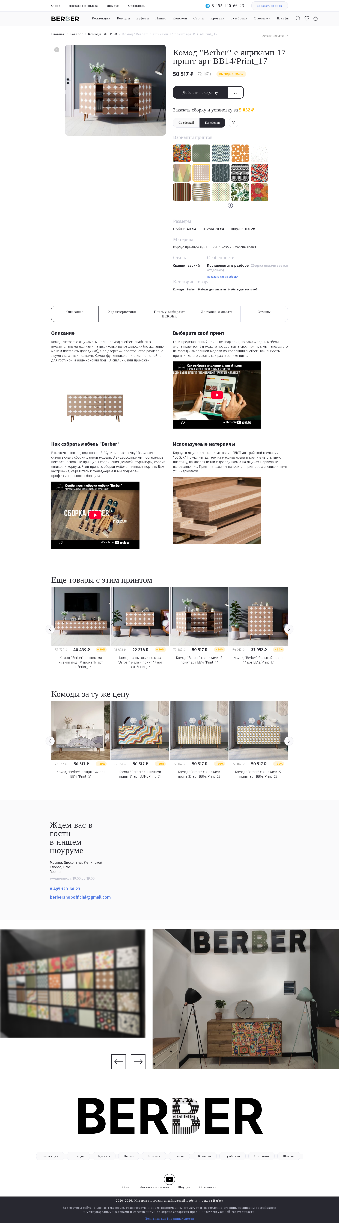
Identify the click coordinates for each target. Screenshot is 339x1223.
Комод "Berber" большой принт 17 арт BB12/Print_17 (258, 660)
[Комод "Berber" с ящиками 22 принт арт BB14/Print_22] (258, 730)
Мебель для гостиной (242, 289)
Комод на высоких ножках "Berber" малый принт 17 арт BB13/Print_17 (139, 662)
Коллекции (101, 18)
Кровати (217, 18)
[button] (56, 50)
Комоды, (179, 289)
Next (288, 629)
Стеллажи (262, 18)
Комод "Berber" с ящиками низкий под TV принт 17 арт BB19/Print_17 (81, 662)
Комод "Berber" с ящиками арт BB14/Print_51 (80, 774)
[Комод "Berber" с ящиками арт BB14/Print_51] (80, 730)
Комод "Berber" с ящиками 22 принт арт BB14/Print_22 (258, 774)
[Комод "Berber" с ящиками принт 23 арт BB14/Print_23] (199, 730)
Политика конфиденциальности (169, 1218)
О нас (55, 5)
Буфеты (142, 18)
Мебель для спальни (212, 289)
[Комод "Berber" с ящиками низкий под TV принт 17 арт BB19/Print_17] (80, 616)
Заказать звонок (269, 5)
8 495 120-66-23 (228, 5)
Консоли (180, 18)
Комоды (123, 18)
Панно (160, 18)
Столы (198, 18)
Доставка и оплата (83, 5)
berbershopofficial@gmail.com (81, 897)
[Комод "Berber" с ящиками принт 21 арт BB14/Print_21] (140, 730)
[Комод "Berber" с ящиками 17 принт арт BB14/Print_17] (199, 616)
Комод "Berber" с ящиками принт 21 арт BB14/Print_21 (140, 774)
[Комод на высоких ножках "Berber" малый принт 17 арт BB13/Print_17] (140, 616)
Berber (191, 289)
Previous (50, 629)
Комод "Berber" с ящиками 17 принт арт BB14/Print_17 (199, 660)
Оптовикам (136, 5)
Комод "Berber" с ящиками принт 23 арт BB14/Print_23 (199, 774)
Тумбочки (239, 18)
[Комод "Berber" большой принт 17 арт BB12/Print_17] (258, 616)
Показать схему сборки (222, 276)
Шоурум (113, 5)
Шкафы (283, 18)
